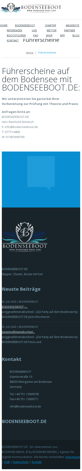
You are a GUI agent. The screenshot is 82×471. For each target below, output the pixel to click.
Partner (69, 30)
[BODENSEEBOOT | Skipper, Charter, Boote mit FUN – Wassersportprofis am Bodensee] (33, 11)
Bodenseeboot (25, 25)
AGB (7, 462)
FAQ (35, 35)
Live (34, 30)
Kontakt (13, 40)
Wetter (51, 30)
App (62, 35)
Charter (50, 25)
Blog (75, 35)
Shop (49, 35)
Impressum (73, 457)
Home (4, 25)
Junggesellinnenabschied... (18, 332)
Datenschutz (21, 462)
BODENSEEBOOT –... (15, 307)
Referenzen (14, 30)
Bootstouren (16, 35)
